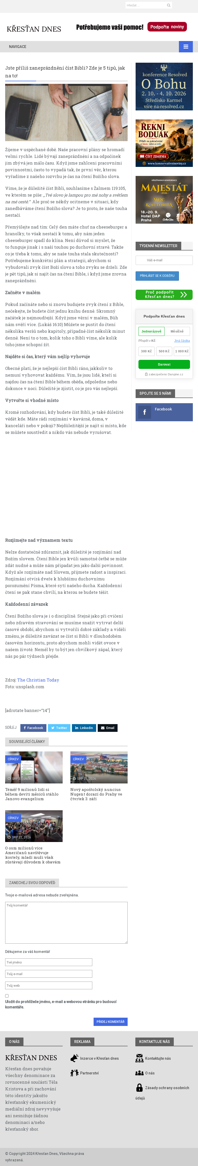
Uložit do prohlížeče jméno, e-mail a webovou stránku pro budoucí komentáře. (61, 1004)
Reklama (82, 1042)
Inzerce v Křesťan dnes (99, 1058)
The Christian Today (37, 680)
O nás (14, 1042)
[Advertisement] (66, 489)
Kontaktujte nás (158, 1058)
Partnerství (89, 1073)
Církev (13, 759)
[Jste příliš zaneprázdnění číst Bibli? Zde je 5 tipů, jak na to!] (66, 112)
